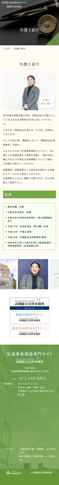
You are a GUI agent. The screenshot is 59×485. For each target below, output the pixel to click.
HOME (7, 48)
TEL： (29, 378)
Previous (3, 266)
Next (56, 266)
